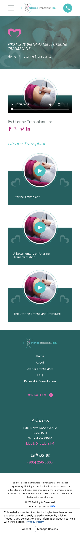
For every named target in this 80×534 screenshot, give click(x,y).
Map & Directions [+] (40, 443)
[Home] (38, 8)
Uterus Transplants (40, 369)
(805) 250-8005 (40, 462)
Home (40, 356)
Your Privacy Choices (38, 506)
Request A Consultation (40, 381)
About (40, 362)
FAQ (40, 375)
